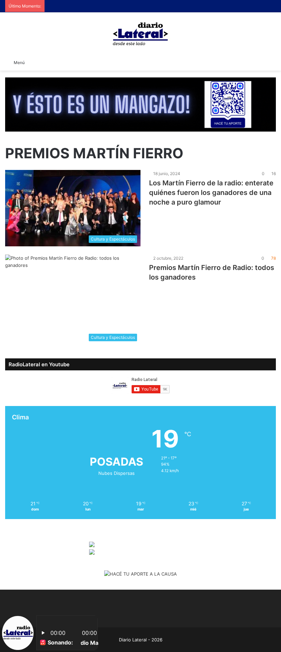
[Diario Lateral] (140, 33)
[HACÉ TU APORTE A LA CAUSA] (140, 574)
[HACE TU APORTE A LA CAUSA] (140, 104)
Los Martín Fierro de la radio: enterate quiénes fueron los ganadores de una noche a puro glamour (211, 192)
